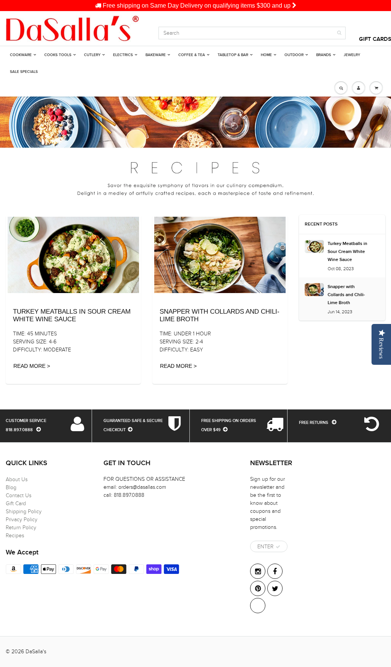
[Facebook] (275, 571)
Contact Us (18, 495)
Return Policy (21, 527)
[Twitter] (275, 588)
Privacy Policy (21, 519)
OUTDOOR (294, 55)
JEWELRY (352, 55)
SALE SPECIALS (24, 72)
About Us (16, 479)
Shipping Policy (24, 511)
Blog (11, 487)
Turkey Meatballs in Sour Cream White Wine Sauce (347, 252)
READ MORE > (31, 366)
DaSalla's (36, 651)
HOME (266, 55)
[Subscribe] (278, 547)
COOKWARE (21, 55)
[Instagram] (257, 571)
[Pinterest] (257, 588)
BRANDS (323, 55)
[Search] (339, 33)
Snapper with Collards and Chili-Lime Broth (346, 295)
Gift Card (16, 503)
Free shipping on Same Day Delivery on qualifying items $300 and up (196, 5)
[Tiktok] (257, 605)
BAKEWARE (155, 55)
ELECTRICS (123, 55)
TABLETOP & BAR (233, 55)
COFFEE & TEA (191, 55)
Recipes (15, 535)
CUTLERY (92, 55)
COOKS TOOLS (57, 55)
